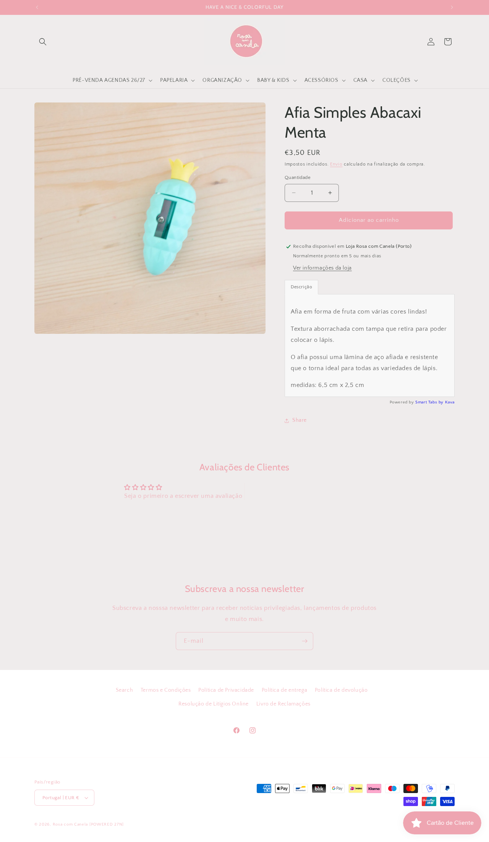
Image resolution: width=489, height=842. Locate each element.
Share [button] (299, 420)
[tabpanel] (370, 345)
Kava (450, 402)
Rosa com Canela (70, 824)
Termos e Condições (166, 690)
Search (124, 690)
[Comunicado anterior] (37, 7)
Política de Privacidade (226, 690)
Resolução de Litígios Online (213, 704)
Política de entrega (284, 690)
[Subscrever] (304, 641)
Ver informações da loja (322, 268)
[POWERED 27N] (106, 824)
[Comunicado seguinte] (452, 7)
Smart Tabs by (430, 402)
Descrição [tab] (301, 286)
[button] (42, 41)
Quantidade (298, 177)
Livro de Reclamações (283, 704)
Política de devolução (341, 690)
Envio (336, 164)
